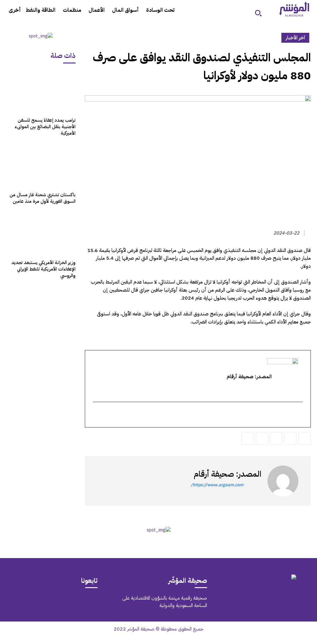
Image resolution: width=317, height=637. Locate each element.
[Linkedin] (276, 438)
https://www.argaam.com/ (217, 485)
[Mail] (74, 603)
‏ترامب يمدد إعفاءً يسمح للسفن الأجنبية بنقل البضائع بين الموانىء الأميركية (45, 126)
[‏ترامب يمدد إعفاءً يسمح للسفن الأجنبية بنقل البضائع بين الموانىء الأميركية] (41, 91)
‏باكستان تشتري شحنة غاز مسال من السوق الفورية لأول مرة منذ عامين (43, 198)
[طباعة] (262, 438)
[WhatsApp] (290, 438)
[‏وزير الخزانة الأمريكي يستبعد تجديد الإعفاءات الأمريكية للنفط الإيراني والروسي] (41, 234)
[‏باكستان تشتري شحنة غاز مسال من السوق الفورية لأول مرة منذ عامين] (41, 166)
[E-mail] (299, 415)
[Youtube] (22, 603)
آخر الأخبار (295, 37)
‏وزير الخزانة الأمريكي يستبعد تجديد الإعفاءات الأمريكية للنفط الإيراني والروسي (43, 269)
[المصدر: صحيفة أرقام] (282, 481)
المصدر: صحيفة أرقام (227, 474)
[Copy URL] (247, 438)
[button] (258, 13)
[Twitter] (304, 438)
